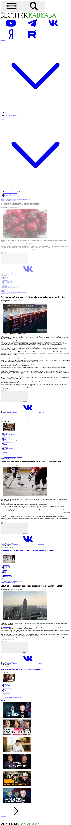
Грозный (5, 572)
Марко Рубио (6, 691)
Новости (9, 274)
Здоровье (24, 199)
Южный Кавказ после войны (10, 193)
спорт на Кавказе (7, 575)
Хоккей (5, 570)
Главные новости (7, 112)
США (4, 690)
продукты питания (7, 286)
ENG (4, 12)
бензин (5, 444)
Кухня (28, 199)
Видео (20, 199)
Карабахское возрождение (7, 199)
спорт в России (7, 573)
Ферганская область (8, 282)
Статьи (7, 117)
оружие (5, 449)
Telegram (15, 274)
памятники (6, 447)
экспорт (5, 285)
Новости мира (6, 278)
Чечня (4, 568)
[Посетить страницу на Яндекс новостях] (11, 38)
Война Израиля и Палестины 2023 (11, 191)
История (5, 439)
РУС (2, 12)
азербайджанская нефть (8, 442)
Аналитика (3, 117)
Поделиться (24, 263)
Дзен (3, 274)
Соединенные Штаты (6, 627)
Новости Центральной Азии (10, 115)
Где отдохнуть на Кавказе (9, 195)
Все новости (13, 200)
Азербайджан (6, 445)
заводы (5, 452)
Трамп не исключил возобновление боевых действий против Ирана (21, 669)
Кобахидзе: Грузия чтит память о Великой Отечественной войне (20, 418)
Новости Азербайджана (9, 434)
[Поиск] (34, 6)
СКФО (5, 571)
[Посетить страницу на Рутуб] (32, 38)
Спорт (14, 199)
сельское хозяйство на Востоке (10, 287)
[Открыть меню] (11, 6)
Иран (4, 689)
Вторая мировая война (8, 448)
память (5, 450)
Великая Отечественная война (10, 440)
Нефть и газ (6, 194)
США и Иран (6, 693)
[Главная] (28, 17)
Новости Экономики (8, 281)
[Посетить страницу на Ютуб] (11, 28)
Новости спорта (7, 567)
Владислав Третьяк (7, 576)
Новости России (7, 566)
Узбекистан (6, 283)
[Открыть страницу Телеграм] (32, 28)
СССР (4, 443)
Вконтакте (41, 274)
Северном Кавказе (60, 503)
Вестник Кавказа (5, 200)
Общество (5, 280)
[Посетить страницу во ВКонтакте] (53, 28)
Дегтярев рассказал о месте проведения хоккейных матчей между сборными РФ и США (27, 550)
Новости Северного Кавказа (10, 114)
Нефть (4, 438)
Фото (17, 199)
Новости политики (7, 437)
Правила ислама (7, 196)
